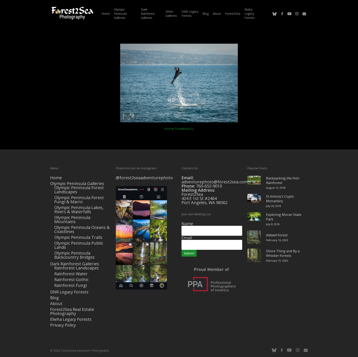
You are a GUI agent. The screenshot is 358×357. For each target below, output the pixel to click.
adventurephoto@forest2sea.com (214, 182)
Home (56, 178)
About (56, 304)
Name (187, 223)
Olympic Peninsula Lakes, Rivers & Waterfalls (79, 210)
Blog (54, 298)
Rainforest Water (71, 274)
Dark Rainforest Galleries (74, 264)
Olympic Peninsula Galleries (77, 184)
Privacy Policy (63, 325)
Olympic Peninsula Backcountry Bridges (74, 255)
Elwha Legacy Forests (71, 319)
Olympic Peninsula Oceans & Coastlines (82, 229)
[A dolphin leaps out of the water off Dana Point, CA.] (179, 83)
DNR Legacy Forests (69, 292)
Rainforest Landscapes (76, 268)
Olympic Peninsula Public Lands (78, 245)
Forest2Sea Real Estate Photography (72, 311)
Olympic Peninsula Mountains (72, 219)
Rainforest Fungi (70, 285)
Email (186, 237)
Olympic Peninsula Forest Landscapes (79, 190)
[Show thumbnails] (179, 129)
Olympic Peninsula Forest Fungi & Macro (79, 200)
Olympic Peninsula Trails (78, 237)
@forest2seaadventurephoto (144, 177)
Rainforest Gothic (71, 280)
